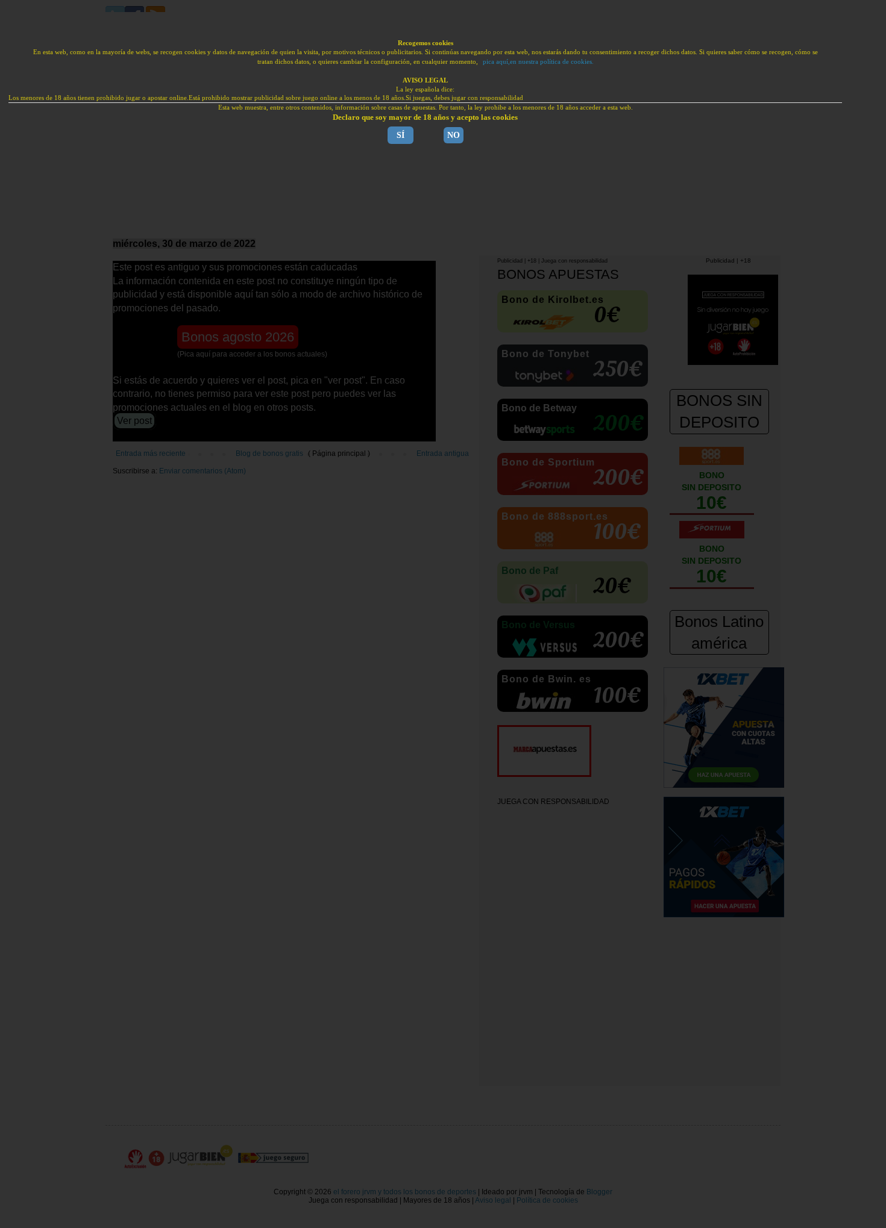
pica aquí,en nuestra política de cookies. (538, 61)
